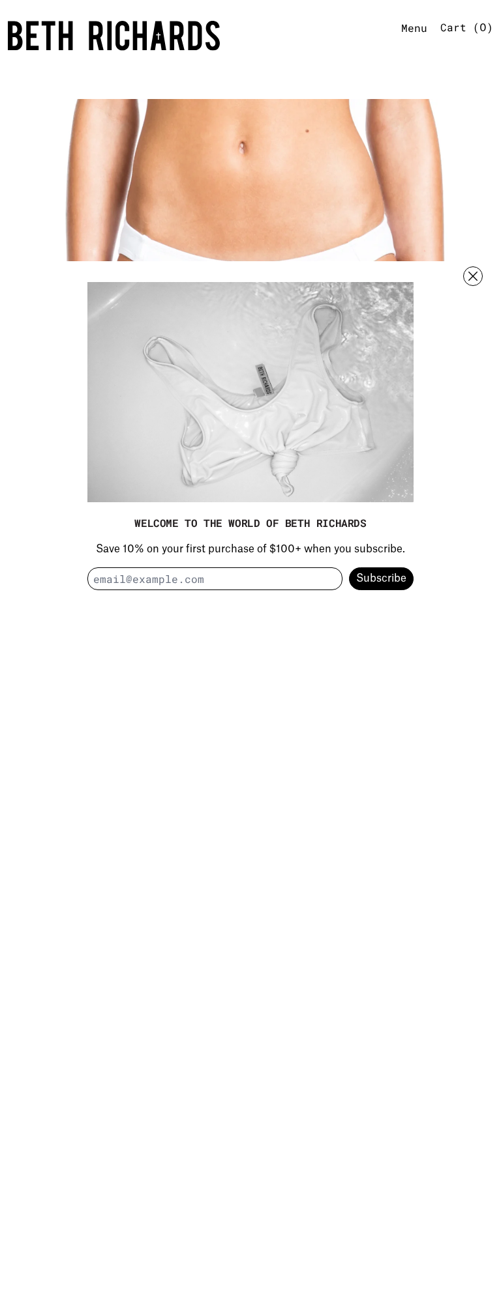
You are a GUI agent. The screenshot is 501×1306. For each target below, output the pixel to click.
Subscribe (381, 578)
